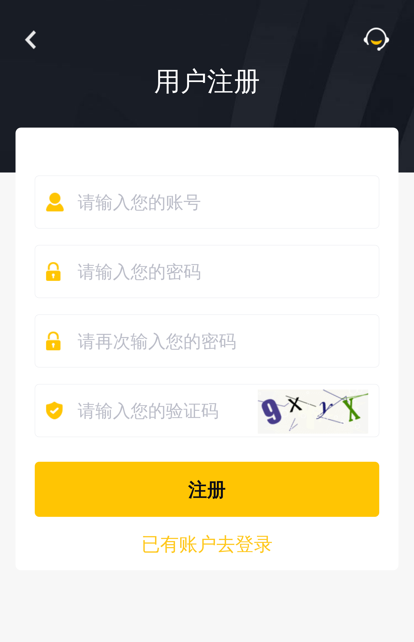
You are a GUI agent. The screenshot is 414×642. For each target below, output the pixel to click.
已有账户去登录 (207, 544)
